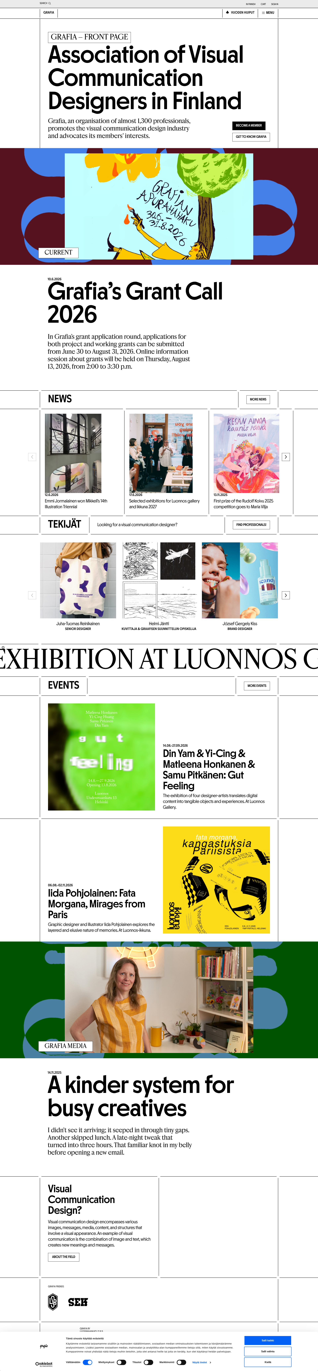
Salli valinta (267, 1351)
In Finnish (250, 4)
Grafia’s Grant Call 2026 (135, 305)
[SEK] (78, 1302)
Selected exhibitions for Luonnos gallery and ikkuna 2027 (164, 504)
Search (43, 3)
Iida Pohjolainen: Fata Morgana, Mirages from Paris (96, 905)
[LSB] (53, 1302)
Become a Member (249, 126)
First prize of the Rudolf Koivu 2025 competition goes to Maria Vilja (243, 504)
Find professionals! (251, 525)
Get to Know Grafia (251, 137)
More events (257, 686)
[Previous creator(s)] (32, 595)
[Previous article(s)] (32, 457)
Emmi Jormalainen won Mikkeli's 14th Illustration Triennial (76, 504)
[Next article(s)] (286, 457)
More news (258, 399)
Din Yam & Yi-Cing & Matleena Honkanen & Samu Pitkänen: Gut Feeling (209, 770)
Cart (263, 4)
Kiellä (268, 1362)
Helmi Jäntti (159, 624)
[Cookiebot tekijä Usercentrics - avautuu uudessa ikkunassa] (43, 1364)
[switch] (121, 1362)
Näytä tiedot (199, 1362)
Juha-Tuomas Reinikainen (78, 624)
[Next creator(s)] (286, 595)
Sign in (274, 4)
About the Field (63, 1257)
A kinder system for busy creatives (141, 1098)
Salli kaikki (268, 1340)
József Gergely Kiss (240, 624)
